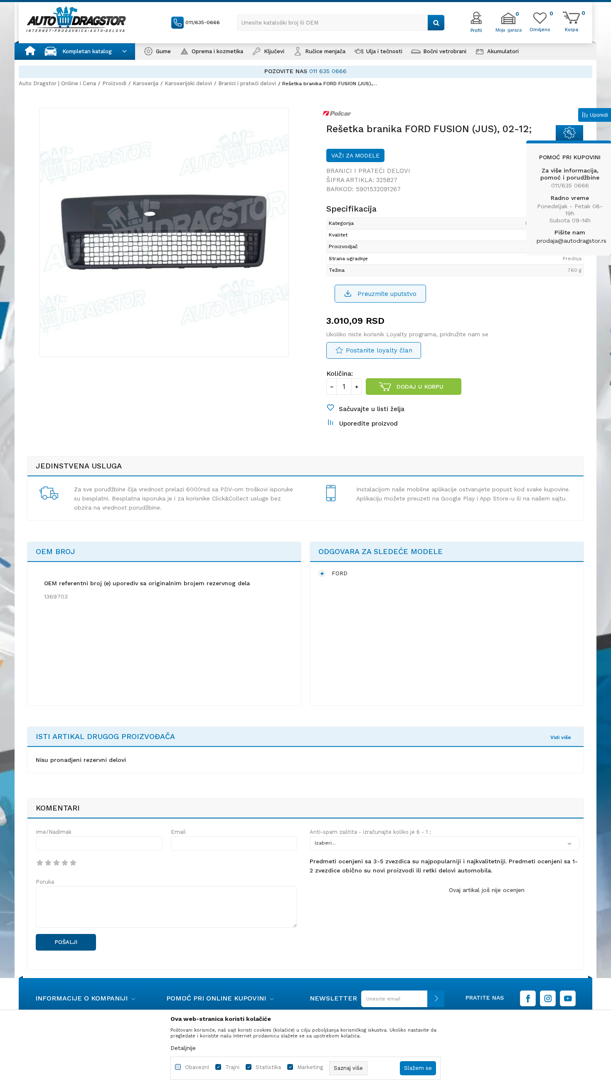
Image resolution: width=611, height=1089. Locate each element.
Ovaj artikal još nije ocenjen (487, 890)
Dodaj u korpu (420, 386)
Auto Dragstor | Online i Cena (57, 83)
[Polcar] (339, 115)
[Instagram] (547, 998)
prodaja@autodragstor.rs (571, 240)
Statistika (268, 1067)
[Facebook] (527, 998)
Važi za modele (355, 155)
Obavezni (197, 1067)
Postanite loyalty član (379, 350)
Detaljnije (183, 1048)
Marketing (310, 1067)
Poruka (45, 882)
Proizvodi (114, 83)
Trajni (232, 1067)
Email (178, 832)
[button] (341, 23)
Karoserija (145, 83)
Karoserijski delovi (188, 83)
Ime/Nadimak (53, 832)
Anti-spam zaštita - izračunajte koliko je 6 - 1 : (370, 832)
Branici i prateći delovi (247, 83)
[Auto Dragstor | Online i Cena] (76, 19)
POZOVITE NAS (225, 71)
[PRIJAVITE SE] (400, 1001)
